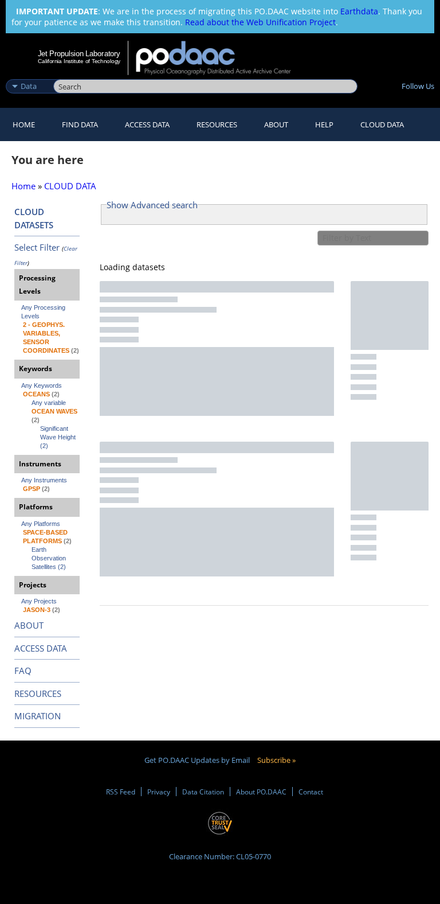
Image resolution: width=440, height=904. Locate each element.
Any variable (49, 402)
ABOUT (29, 625)
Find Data (80, 124)
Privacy (158, 791)
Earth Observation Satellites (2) (50, 558)
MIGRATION (37, 716)
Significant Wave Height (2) (58, 437)
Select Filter (37, 247)
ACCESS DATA (40, 648)
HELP (324, 124)
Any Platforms (40, 523)
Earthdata (359, 11)
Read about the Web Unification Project (260, 22)
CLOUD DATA (382, 124)
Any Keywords (41, 385)
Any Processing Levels (44, 311)
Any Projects (39, 601)
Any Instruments (44, 480)
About (276, 124)
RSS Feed (120, 791)
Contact (310, 791)
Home (24, 124)
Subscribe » (276, 760)
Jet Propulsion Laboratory (79, 53)
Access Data (147, 124)
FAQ (23, 670)
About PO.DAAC (261, 791)
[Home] (221, 58)
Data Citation (203, 791)
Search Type (28, 74)
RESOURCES (217, 124)
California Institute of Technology (79, 61)
